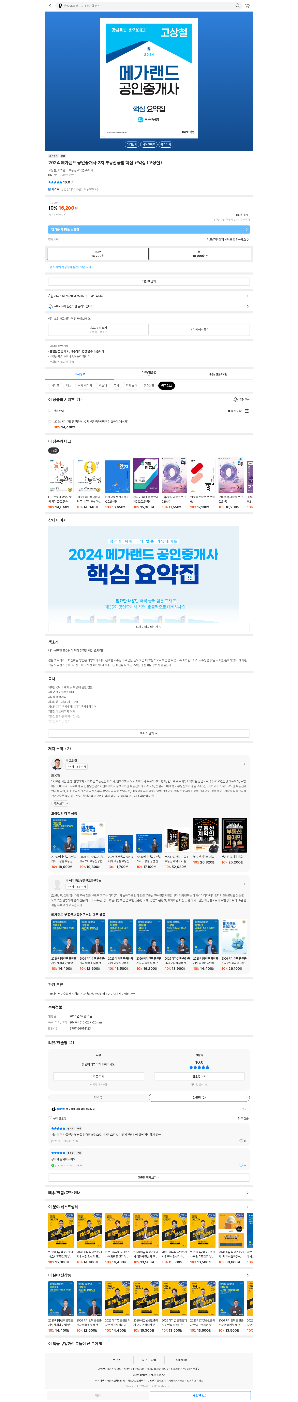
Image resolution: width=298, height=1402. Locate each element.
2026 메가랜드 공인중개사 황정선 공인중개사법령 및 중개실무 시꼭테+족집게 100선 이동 (206, 945)
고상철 (52, 170)
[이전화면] (50, 6)
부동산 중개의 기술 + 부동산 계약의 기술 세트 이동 (177, 848)
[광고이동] (238, 6)
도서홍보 (191, 1380)
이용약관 (99, 1380)
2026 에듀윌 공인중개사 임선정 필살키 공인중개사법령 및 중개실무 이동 (89, 1238)
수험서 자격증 (71, 994)
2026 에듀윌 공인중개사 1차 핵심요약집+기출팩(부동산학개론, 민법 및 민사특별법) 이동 (231, 1238)
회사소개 (161, 1380)
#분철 (53, 450)
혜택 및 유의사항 (98, 1084)
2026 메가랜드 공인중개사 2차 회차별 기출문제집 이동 (234, 944)
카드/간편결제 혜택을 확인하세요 (226, 239)
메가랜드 (53, 175)
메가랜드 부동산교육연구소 (74, 170)
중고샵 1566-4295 (157, 1368)
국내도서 (55, 994)
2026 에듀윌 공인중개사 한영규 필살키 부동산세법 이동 (202, 1238)
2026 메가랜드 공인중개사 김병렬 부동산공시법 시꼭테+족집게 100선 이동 (149, 945)
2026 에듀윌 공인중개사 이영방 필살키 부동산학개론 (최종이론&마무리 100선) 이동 (117, 1238)
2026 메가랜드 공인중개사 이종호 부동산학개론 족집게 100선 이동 (92, 945)
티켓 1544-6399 (134, 1368)
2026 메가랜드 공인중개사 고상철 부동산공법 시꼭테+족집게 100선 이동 (64, 843)
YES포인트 (54, 215)
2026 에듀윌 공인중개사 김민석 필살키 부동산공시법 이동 (174, 1238)
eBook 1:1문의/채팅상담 (184, 1368)
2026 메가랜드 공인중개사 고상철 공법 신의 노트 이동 (149, 851)
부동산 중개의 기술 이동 (234, 843)
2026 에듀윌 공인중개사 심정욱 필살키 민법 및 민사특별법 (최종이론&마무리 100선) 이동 (146, 1238)
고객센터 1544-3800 (109, 1368)
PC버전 (150, 1380)
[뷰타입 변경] (248, 411)
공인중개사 (114, 994)
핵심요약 (129, 994)
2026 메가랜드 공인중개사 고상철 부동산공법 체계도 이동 (120, 852)
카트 (248, 6)
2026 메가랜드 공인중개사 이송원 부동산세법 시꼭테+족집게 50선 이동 (120, 945)
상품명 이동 (61, 484)
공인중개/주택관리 (94, 994)
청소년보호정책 (135, 1380)
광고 (201, 1380)
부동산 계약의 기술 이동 (206, 843)
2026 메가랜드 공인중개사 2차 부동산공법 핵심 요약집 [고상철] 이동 (92, 845)
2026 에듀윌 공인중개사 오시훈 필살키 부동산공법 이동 (61, 1238)
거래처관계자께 (176, 1380)
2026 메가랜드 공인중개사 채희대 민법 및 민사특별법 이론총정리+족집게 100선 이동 (64, 945)
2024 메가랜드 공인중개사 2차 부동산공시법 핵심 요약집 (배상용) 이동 (153, 424)
